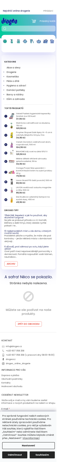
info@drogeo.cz (14, 346)
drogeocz (10, 359)
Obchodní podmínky (12, 379)
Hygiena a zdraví (16, 85)
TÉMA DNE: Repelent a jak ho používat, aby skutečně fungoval (25, 216)
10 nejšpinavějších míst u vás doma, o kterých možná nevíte (27, 232)
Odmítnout (15, 454)
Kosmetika (13, 76)
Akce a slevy (13, 67)
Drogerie (11, 72)
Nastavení (28, 445)
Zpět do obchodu (28, 323)
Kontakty (6, 382)
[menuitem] (5, 43)
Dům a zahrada (16, 99)
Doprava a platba (10, 375)
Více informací (31, 438)
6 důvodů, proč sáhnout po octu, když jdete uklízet (26, 248)
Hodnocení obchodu (11, 386)
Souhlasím (42, 454)
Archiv (11, 263)
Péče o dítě (13, 81)
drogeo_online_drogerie (18, 363)
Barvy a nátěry (15, 94)
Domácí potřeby (16, 90)
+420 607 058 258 (15, 350)
